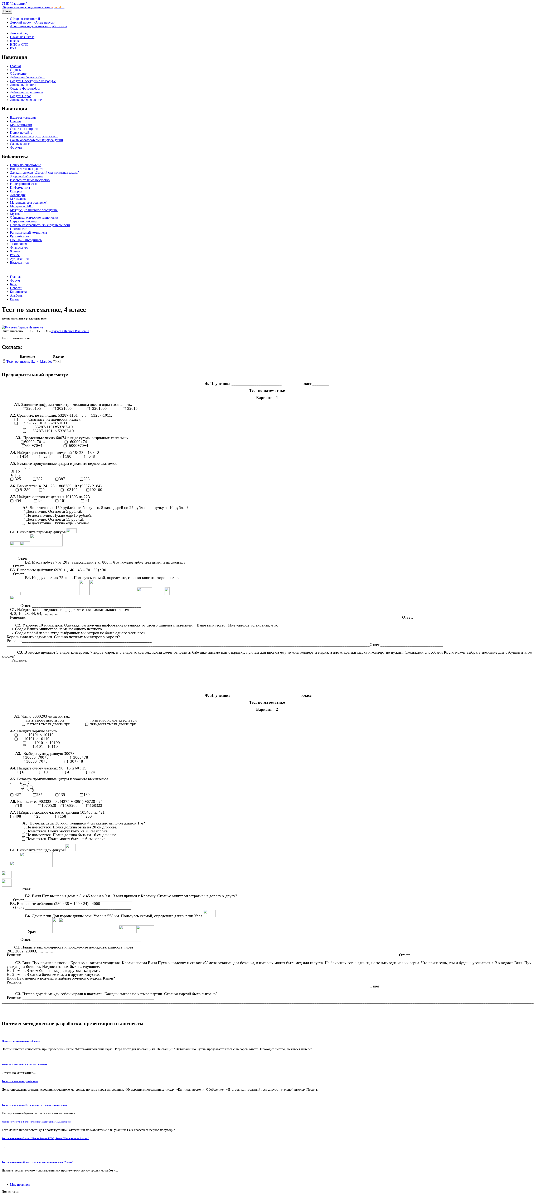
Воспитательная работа (26, 168)
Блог (13, 284)
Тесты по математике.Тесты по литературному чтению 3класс (34, 1105)
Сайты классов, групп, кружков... (34, 136)
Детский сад (19, 33)
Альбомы (16, 295)
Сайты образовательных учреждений (36, 140)
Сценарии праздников (26, 240)
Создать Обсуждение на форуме (33, 81)
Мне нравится (20, 1184)
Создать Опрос (20, 96)
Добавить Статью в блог (27, 77)
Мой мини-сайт (21, 125)
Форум (15, 280)
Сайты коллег (20, 143)
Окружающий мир (23, 221)
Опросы (15, 69)
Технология (18, 244)
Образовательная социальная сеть (33, 7)
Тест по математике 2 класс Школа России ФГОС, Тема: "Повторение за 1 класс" (45, 1138)
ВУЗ (13, 48)
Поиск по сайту (21, 132)
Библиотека (18, 291)
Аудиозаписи (19, 259)
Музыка (15, 213)
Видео (14, 299)
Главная (15, 66)
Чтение (15, 251)
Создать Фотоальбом (25, 88)
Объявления (18, 73)
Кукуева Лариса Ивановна (70, 331)
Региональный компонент (28, 232)
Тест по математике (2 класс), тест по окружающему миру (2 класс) (37, 1162)
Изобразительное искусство (30, 180)
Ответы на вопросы (24, 128)
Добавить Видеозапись (26, 92)
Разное (15, 255)
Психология (18, 229)
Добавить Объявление (26, 99)
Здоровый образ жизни (26, 176)
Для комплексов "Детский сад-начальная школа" (44, 172)
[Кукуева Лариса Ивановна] (22, 327)
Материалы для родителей (29, 202)
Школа (15, 41)
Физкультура (19, 247)
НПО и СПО (19, 44)
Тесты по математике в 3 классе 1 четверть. (25, 1064)
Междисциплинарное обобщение (34, 210)
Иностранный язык (24, 183)
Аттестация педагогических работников (38, 26)
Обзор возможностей (25, 18)
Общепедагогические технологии (34, 217)
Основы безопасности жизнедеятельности (40, 225)
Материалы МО (21, 206)
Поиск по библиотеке (25, 165)
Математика (18, 198)
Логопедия (17, 195)
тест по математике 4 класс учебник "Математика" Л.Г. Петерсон (36, 1121)
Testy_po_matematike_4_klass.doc (29, 361)
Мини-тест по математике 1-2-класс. (21, 1041)
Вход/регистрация (23, 117)
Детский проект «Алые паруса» (32, 22)
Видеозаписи (19, 262)
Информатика (20, 187)
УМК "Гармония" (14, 3)
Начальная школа (22, 37)
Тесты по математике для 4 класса (20, 1081)
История (16, 191)
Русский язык (19, 236)
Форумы (16, 147)
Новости (16, 288)
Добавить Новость (23, 84)
